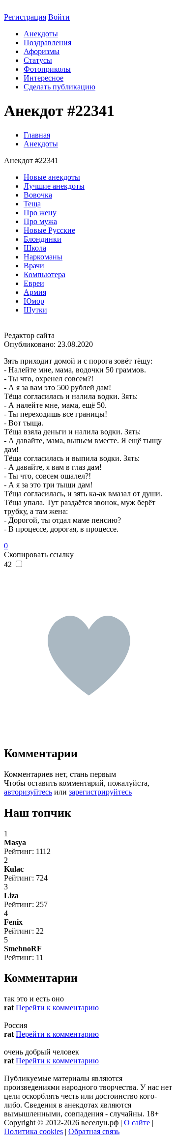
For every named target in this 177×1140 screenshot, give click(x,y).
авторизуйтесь (28, 792)
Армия (35, 292)
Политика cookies (33, 1131)
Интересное (43, 78)
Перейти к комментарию (57, 1007)
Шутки (35, 310)
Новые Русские (49, 230)
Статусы (38, 60)
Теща (32, 204)
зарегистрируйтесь (100, 792)
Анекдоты (41, 33)
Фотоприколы (47, 69)
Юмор (34, 301)
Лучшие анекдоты (54, 186)
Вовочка (38, 195)
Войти (59, 17)
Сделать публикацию (59, 87)
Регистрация (25, 17)
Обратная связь (93, 1131)
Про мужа (40, 221)
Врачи (34, 265)
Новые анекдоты (52, 177)
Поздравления (47, 42)
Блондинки (42, 239)
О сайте (137, 1122)
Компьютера (44, 274)
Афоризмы (41, 51)
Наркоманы (43, 257)
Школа (35, 248)
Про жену (40, 212)
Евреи (34, 283)
